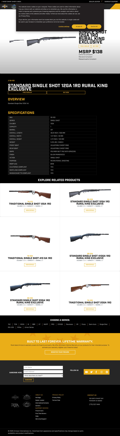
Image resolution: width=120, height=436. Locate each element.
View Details (30, 210)
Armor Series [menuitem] (29, 327)
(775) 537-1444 (94, 404)
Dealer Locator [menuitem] (39, 400)
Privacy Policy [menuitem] (58, 395)
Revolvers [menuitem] (69, 324)
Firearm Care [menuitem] (39, 411)
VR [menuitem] (77, 324)
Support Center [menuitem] (41, 408)
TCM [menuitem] (15, 324)
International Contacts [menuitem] (42, 403)
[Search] (116, 6)
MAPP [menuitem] (46, 324)
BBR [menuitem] (33, 324)
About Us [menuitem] (39, 395)
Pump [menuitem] (84, 324)
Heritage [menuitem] (38, 397)
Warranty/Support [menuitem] (40, 419)
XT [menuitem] (39, 324)
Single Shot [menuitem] (103, 324)
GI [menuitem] (28, 324)
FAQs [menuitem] (36, 416)
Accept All (79, 26)
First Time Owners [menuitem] (40, 413)
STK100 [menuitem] (60, 324)
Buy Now (96, 46)
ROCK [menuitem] (22, 324)
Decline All (94, 26)
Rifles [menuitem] (19, 327)
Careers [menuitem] (37, 406)
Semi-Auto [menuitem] (92, 324)
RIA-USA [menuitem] (11, 327)
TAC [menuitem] (9, 324)
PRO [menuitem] (52, 324)
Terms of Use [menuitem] (56, 400)
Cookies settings (64, 26)
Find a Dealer (84, 46)
